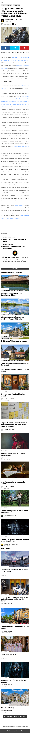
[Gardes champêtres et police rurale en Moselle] (15, 498)
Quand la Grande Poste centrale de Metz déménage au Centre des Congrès (14, 599)
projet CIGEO (19, 205)
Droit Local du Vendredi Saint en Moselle (13, 395)
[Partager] (5, 48)
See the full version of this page (15, 717)
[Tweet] (14, 48)
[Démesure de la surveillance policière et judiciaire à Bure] (15, 527)
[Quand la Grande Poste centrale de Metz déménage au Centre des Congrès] (15, 587)
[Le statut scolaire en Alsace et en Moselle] (15, 470)
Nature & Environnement (15, 314)
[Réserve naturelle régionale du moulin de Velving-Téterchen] (15, 307)
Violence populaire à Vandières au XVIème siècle (14, 454)
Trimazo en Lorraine (8, 654)
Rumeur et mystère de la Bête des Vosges (13, 681)
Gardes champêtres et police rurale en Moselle (14, 512)
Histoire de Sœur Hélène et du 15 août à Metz (15, 628)
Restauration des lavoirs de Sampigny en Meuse (11, 294)
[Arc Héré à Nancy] (15, 697)
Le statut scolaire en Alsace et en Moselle (13, 483)
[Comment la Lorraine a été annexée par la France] (15, 559)
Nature (4, 314)
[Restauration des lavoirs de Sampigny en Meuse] (15, 283)
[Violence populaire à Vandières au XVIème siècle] (15, 441)
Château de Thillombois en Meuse (14, 341)
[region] (15, 225)
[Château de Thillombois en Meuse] (15, 330)
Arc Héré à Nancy (7, 708)
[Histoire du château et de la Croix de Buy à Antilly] (15, 353)
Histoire (4, 336)
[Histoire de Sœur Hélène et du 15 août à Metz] (15, 616)
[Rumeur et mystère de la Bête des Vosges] (15, 670)
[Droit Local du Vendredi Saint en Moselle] (15, 382)
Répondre (15, 268)
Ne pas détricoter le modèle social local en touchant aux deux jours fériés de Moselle (14, 425)
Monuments (20, 290)
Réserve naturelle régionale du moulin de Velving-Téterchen (12, 318)
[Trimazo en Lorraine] (15, 644)
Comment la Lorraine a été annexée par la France (14, 570)
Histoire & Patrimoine (8, 290)
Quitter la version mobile (15, 731)
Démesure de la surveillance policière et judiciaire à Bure (15, 540)
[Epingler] (24, 48)
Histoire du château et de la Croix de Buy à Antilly (14, 364)
